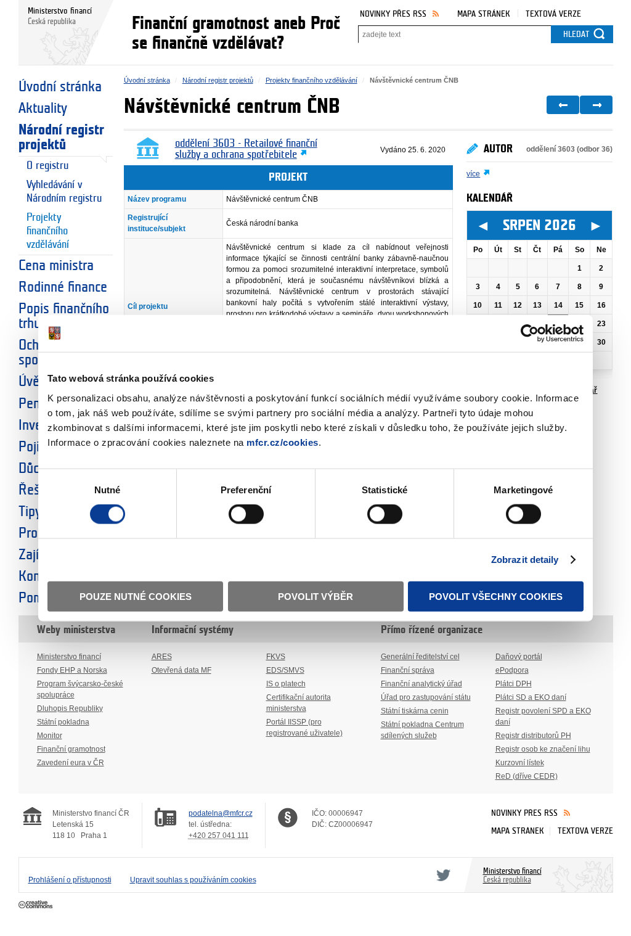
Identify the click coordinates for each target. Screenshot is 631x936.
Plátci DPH (513, 683)
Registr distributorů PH (533, 735)
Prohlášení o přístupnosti (70, 880)
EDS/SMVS (285, 670)
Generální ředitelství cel (420, 656)
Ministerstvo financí (69, 656)
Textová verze (553, 14)
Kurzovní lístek (519, 762)
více (473, 174)
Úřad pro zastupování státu (426, 697)
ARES (162, 656)
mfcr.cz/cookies (282, 442)
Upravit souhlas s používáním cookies (193, 880)
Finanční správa (407, 670)
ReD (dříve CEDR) (526, 776)
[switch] (246, 514)
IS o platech (286, 683)
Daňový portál (518, 656)
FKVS (275, 656)
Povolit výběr (315, 596)
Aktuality (42, 108)
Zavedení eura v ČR (70, 762)
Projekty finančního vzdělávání (47, 231)
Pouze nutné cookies (135, 596)
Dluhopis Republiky (70, 708)
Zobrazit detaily (525, 559)
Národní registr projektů (61, 137)
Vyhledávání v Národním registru (64, 191)
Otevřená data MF (181, 670)
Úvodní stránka (60, 87)
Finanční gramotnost (71, 749)
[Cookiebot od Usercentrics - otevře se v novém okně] (530, 333)
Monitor (49, 735)
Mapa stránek (483, 14)
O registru (47, 166)
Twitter (441, 875)
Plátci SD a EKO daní (530, 697)
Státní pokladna (63, 722)
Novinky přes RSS (393, 14)
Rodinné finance (62, 287)
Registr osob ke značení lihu (542, 749)
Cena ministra (56, 266)
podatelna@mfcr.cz (221, 813)
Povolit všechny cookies (496, 596)
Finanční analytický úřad (421, 683)
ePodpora (512, 670)
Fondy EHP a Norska (72, 670)
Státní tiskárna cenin (415, 711)
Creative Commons (36, 905)
